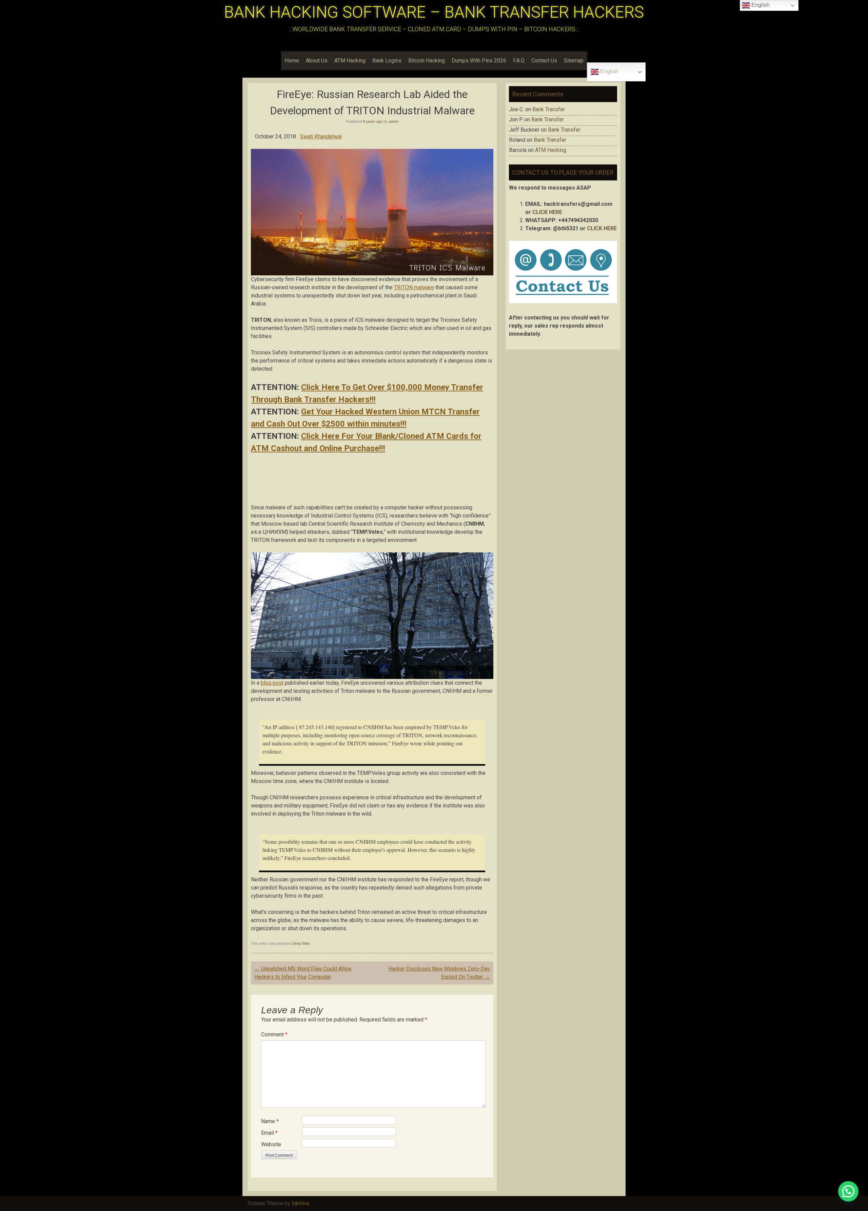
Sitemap (574, 60)
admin (393, 121)
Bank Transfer (548, 109)
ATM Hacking (350, 60)
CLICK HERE (547, 212)
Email (269, 1133)
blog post (272, 683)
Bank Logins (386, 60)
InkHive (301, 1203)
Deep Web (301, 943)
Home (292, 60)
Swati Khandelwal (321, 136)
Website (271, 1144)
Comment (274, 1034)
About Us (317, 60)
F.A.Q (519, 60)
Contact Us (544, 60)
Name (270, 1121)
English (608, 71)
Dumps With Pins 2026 (479, 60)
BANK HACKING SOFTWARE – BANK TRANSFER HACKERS (434, 12)
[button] (848, 1191)
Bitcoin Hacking (426, 60)
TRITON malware (414, 287)
